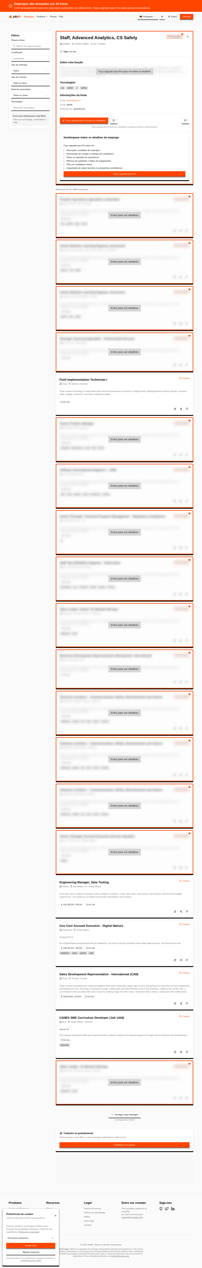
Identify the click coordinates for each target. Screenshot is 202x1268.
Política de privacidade (94, 1212)
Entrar (174, 16)
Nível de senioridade (20, 89)
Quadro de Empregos (19, 1208)
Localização (16, 52)
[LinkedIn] (173, 1208)
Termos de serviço (92, 1208)
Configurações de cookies (30, 1261)
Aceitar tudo (30, 1245)
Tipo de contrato (18, 77)
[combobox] (148, 16)
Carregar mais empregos (126, 1114)
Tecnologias (16, 101)
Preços (53, 16)
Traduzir (186, 378)
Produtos (41, 16)
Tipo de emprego (19, 65)
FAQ (61, 16)
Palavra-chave (18, 40)
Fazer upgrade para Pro (124, 174)
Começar (186, 16)
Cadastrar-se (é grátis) (124, 1145)
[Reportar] (185, 120)
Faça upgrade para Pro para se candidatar (86, 120)
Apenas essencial (31, 1252)
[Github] (161, 1208)
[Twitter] (167, 1208)
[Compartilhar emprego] (181, 409)
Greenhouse (72, 100)
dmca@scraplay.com (120, 1256)
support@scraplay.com (132, 1217)
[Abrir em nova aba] (175, 409)
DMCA (87, 1217)
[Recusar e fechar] (56, 1216)
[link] (124, 215)
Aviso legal (89, 1221)
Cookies (88, 1225)
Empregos (29, 16)
